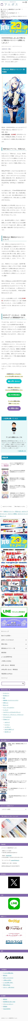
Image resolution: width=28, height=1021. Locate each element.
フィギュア (5, 710)
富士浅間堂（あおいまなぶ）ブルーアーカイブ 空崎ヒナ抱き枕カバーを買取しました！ (17, 782)
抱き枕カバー (6, 695)
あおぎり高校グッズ (9, 729)
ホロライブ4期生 (12, 513)
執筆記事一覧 (22, 451)
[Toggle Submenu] (26, 640)
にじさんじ (7, 724)
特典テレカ (5, 702)
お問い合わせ (15, 381)
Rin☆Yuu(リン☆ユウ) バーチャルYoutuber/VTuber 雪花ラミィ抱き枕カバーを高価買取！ (21, 506)
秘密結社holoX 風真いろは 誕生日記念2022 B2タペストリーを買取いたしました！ (17, 479)
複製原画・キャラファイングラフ (10, 700)
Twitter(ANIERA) (6, 1008)
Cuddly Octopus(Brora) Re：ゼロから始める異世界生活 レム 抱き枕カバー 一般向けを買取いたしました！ (17, 760)
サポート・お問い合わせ (8, 987)
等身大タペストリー (9, 511)
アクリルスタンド (7, 717)
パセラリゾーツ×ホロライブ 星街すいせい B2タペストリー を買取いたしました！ (8, 506)
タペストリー (6, 693)
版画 (4, 698)
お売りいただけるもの (8, 977)
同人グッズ (3, 516)
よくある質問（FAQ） (8, 982)
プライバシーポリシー (8, 1004)
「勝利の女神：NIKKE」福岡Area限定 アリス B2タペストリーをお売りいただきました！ (17, 752)
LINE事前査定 (15, 395)
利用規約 (5, 1006)
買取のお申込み (6, 985)
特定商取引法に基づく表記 (9, 1001)
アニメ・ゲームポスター (8, 707)
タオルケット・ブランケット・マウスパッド (13, 714)
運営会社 (5, 999)
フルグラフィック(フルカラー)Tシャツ (12, 712)
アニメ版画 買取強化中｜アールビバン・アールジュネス (17, 789)
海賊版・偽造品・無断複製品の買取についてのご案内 (17, 744)
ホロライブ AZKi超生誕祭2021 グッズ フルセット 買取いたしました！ (17, 464)
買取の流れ (14, 408)
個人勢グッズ (8, 731)
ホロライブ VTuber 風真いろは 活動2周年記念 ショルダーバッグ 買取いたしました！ (17, 487)
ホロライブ (7, 722)
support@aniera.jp (15, 860)
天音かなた (18, 511)
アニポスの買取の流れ (8, 973)
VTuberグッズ (6, 719)
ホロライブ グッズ (22, 513)
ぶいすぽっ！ (8, 727)
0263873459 (8, 855)
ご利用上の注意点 (7, 980)
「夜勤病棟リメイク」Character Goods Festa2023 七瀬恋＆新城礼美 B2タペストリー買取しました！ (17, 767)
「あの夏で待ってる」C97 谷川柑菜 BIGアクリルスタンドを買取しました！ (17, 774)
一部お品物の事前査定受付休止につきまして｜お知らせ (17, 796)
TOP (11, 9)
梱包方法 (5, 975)
